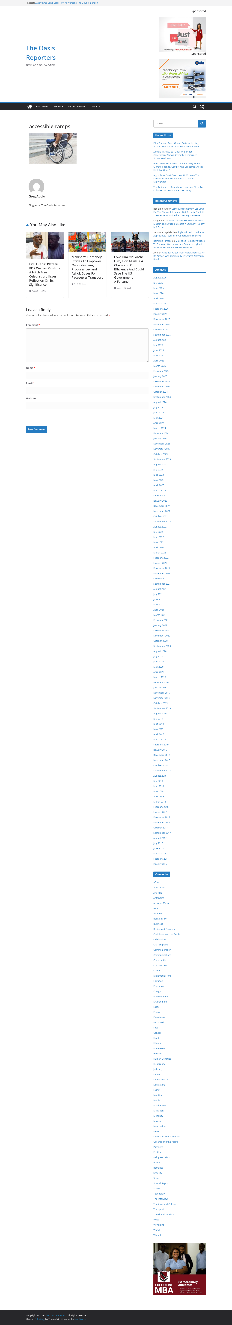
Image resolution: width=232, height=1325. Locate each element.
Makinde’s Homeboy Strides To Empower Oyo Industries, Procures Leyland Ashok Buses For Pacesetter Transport (87, 267)
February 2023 (161, 495)
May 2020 (158, 666)
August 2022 (160, 526)
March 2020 (159, 677)
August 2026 (160, 277)
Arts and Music (161, 903)
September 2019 (162, 708)
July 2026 (158, 282)
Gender (157, 1032)
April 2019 (158, 734)
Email (30, 383)
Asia (155, 908)
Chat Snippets (160, 944)
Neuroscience (160, 1126)
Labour (157, 1074)
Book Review (160, 918)
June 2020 (158, 661)
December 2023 (161, 443)
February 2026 (161, 308)
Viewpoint (158, 1224)
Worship (157, 1235)
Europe (157, 1012)
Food (155, 1027)
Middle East (159, 1105)
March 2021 (159, 614)
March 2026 (159, 303)
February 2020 (161, 682)
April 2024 (158, 422)
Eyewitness (159, 1017)
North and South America (166, 1136)
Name (30, 368)
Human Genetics (162, 1058)
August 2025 (160, 339)
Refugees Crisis (161, 1157)
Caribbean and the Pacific (167, 934)
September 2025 (162, 334)
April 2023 (158, 485)
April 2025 (158, 360)
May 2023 (158, 479)
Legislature (159, 1084)
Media (156, 1100)
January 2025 (160, 376)
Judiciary (158, 1069)
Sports (96, 106)
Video (156, 1219)
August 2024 (160, 402)
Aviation (157, 913)
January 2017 (160, 863)
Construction (160, 965)
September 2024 (162, 396)
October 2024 (160, 391)
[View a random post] (202, 106)
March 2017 (159, 853)
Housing (157, 1053)
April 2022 (158, 547)
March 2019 (159, 739)
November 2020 (161, 635)
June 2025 (158, 350)
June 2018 (158, 786)
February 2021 (161, 620)
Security (157, 1172)
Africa (156, 882)
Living (156, 1089)
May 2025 (158, 355)
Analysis (157, 892)
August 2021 (160, 588)
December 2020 (161, 630)
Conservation (160, 960)
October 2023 (160, 454)
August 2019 (160, 713)
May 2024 (158, 417)
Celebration (159, 939)
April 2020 (158, 671)
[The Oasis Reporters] (30, 106)
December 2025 (161, 319)
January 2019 (160, 749)
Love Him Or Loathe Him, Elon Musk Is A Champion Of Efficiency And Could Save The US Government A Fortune (129, 269)
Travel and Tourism (163, 1214)
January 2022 (160, 562)
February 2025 (161, 370)
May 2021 (158, 604)
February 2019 (161, 744)
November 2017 (161, 822)
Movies (157, 1120)
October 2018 (160, 765)
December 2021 (161, 568)
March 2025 (159, 365)
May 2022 (158, 542)
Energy (157, 991)
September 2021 (162, 583)
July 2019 (158, 718)
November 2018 (161, 760)
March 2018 (159, 801)
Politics (58, 106)
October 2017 (160, 827)
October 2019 (160, 703)
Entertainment (77, 106)
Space (156, 1178)
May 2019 (158, 729)
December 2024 (161, 381)
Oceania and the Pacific (165, 1141)
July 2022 (158, 531)
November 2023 (161, 448)
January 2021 (160, 625)
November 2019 (161, 697)
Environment (160, 1001)
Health (156, 1037)
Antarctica (158, 897)
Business (158, 923)
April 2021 (158, 609)
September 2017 (162, 832)
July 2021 (158, 594)
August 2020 (160, 651)
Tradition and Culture (164, 1204)
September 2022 (162, 521)
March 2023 (159, 490)
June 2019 (158, 723)
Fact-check (158, 1022)
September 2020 (162, 645)
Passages (158, 1146)
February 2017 (161, 858)
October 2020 (160, 640)
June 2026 (158, 287)
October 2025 (160, 329)
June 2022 (158, 537)
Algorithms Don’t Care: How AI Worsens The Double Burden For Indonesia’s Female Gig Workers (66, 4)
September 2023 (162, 459)
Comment (33, 325)
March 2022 (159, 552)
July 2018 (158, 780)
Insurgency (159, 1063)
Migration (158, 1110)
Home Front (159, 1048)
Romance (158, 1167)
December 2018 (161, 754)
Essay (156, 1006)
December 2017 (161, 817)
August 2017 (160, 837)
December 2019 (161, 692)
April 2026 (158, 298)
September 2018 (162, 770)
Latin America (160, 1079)
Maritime (158, 1095)
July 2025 (158, 345)
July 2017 (158, 843)
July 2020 (158, 656)
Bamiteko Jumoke (162, 240)
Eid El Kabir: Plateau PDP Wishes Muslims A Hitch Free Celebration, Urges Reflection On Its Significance (44, 274)
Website (31, 398)
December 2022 (161, 505)
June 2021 (158, 599)
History (157, 1043)
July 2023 (158, 469)
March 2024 (159, 428)
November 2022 (161, 511)
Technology (159, 1193)
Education (158, 986)
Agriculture (159, 887)
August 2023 (160, 464)
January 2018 (160, 812)
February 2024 (161, 433)
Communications (162, 954)
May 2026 (158, 293)
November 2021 (161, 573)
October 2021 (160, 578)
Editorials (42, 106)
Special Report (161, 1183)
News (156, 1131)
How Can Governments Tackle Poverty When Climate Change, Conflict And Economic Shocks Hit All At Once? (178, 167)
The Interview (160, 1198)
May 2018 (158, 791)
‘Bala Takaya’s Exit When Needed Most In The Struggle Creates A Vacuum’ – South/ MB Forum (179, 224)
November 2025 (161, 324)
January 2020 (160, 687)
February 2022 (161, 557)
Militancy (158, 1115)
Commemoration (162, 949)
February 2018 (161, 806)
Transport (158, 1209)
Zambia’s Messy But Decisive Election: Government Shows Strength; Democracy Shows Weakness (175, 155)
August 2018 (160, 775)
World (156, 1229)
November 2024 (161, 386)
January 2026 (160, 313)
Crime (156, 970)
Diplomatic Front (162, 975)
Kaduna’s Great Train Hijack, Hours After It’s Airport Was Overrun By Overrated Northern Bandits (179, 256)
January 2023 (160, 500)
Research (158, 1162)
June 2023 (158, 474)
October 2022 (160, 516)
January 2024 (160, 438)
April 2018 (158, 796)
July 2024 (158, 407)
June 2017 (158, 848)
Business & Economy (164, 929)
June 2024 (158, 412)
